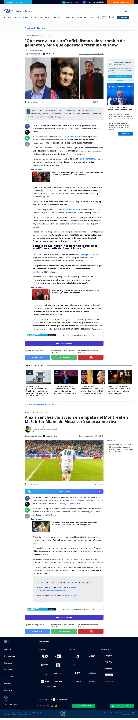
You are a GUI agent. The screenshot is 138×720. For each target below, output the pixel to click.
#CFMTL (72, 587)
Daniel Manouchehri (77, 136)
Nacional (16, 17)
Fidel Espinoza (85, 254)
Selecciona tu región (15, 2)
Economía (38, 17)
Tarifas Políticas (10, 704)
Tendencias (57, 17)
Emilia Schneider (86, 159)
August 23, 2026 (70, 595)
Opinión (66, 17)
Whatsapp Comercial (85, 705)
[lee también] (41, 177)
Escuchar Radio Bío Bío (121, 2)
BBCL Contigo (89, 17)
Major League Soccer (65, 503)
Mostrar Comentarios (64, 343)
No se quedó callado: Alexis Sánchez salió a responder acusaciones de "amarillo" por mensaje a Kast (75, 523)
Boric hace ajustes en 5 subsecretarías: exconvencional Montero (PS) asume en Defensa (75, 291)
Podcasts (7, 17)
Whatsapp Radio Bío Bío (123, 706)
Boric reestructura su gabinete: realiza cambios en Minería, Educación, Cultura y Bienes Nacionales (77, 174)
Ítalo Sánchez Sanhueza (42, 427)
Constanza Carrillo (35, 50)
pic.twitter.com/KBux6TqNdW (51, 590)
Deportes (48, 17)
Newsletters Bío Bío (72, 2)
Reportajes (8, 690)
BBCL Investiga (77, 17)
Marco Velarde (73, 209)
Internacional (28, 17)
